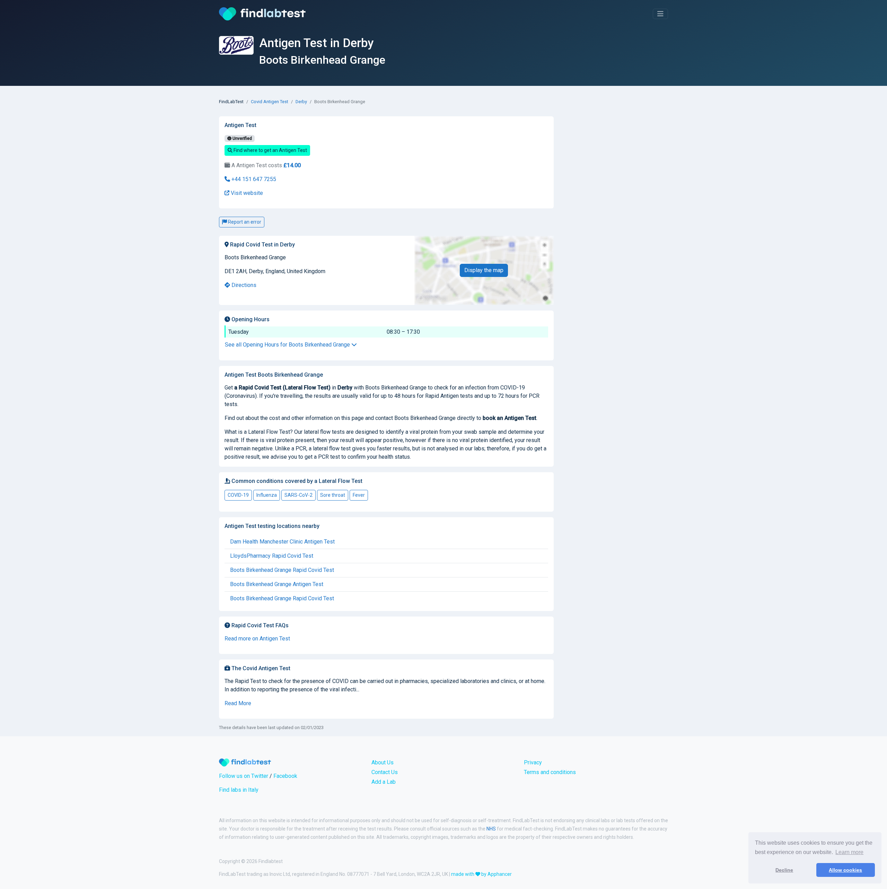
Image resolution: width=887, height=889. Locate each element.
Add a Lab (383, 782)
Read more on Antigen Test (257, 638)
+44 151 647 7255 (253, 179)
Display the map (483, 270)
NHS (491, 829)
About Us (382, 762)
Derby (301, 101)
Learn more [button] (849, 852)
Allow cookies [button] (845, 870)
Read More (238, 703)
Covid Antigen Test (269, 101)
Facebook (285, 776)
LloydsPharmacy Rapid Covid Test (271, 556)
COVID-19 (238, 495)
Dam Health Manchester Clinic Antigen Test (282, 541)
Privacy (533, 762)
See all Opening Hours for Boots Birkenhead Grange (288, 344)
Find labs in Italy (238, 790)
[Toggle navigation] (660, 14)
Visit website (246, 193)
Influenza (266, 495)
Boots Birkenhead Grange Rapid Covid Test (282, 570)
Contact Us (384, 772)
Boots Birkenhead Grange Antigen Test (276, 584)
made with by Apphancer (481, 874)
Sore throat (332, 495)
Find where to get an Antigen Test (269, 150)
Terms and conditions (550, 772)
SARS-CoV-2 (298, 495)
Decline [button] (784, 870)
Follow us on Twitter (243, 776)
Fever (359, 495)
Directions (243, 285)
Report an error (244, 222)
